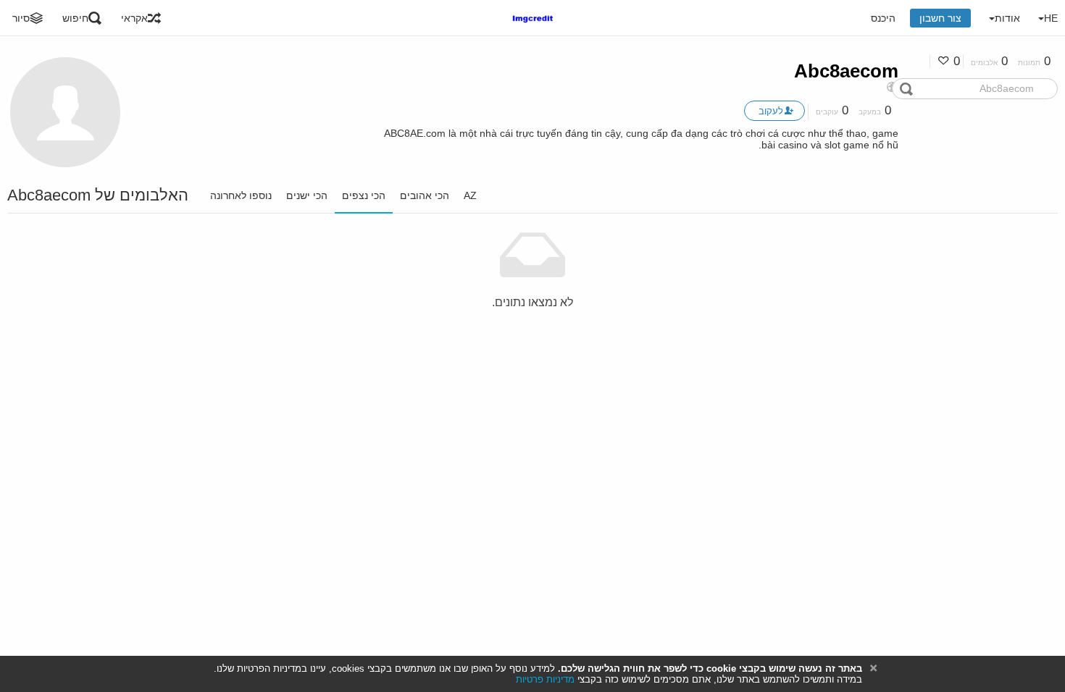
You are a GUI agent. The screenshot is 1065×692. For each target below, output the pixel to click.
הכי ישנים (306, 195)
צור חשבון (940, 18)
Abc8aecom (846, 71)
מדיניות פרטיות (545, 679)
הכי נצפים (363, 195)
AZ (470, 195)
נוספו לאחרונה (241, 195)
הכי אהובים (424, 195)
